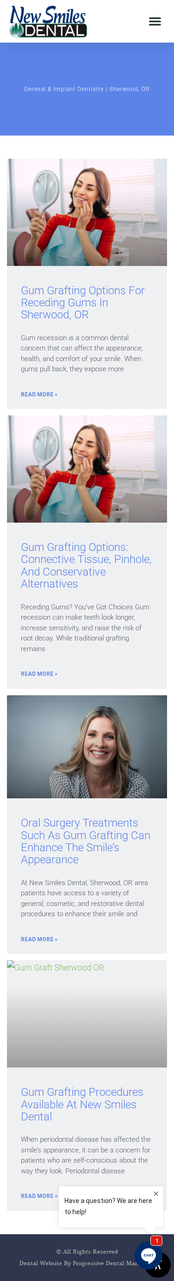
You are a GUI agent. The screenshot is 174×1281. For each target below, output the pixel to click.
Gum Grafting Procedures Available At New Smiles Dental (82, 1104)
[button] (155, 21)
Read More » (39, 394)
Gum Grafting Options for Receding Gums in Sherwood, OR (83, 303)
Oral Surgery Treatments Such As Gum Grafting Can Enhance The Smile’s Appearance (85, 841)
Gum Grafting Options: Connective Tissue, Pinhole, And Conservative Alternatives (86, 565)
